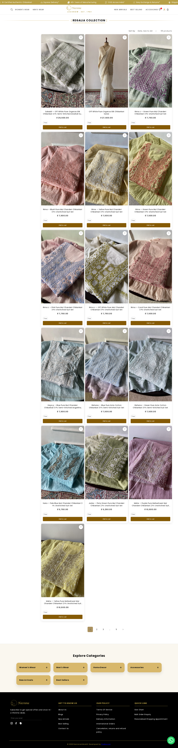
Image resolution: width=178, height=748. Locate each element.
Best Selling (63, 724)
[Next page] (123, 629)
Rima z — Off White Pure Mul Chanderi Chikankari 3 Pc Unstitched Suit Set (106, 308)
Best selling (136, 9)
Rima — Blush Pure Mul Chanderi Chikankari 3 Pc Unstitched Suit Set (62, 210)
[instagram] (11, 724)
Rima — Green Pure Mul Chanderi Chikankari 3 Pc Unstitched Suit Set (150, 210)
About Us (62, 709)
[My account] (164, 9)
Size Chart (139, 709)
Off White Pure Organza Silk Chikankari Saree (106, 112)
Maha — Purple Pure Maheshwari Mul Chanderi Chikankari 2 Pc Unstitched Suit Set (150, 505)
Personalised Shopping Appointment (151, 719)
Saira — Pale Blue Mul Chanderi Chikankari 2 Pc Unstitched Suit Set (62, 504)
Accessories (152, 9)
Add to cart (62, 127)
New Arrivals (120, 9)
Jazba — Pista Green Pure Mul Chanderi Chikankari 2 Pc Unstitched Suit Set (106, 504)
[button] (11, 9)
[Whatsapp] (171, 740)
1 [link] (90, 629)
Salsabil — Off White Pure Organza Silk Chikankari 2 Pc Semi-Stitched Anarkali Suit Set (62, 113)
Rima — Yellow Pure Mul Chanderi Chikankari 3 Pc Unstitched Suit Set (106, 210)
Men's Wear (38, 9)
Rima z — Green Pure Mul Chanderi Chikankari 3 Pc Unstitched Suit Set (150, 112)
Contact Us (63, 728)
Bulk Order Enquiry (143, 714)
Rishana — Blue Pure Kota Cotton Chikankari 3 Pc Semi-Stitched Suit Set (106, 406)
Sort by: (132, 31)
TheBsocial (106, 744)
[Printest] (20, 724)
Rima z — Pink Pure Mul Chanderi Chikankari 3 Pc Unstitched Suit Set (62, 308)
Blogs (60, 714)
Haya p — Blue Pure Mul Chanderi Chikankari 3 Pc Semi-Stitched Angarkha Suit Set (62, 407)
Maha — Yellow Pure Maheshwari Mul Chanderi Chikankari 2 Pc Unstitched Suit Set (62, 603)
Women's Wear (22, 9)
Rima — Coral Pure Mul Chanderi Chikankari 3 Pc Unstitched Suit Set (150, 308)
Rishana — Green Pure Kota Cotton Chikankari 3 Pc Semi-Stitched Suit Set (150, 406)
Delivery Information (105, 719)
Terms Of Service (104, 709)
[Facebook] (16, 724)
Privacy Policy (102, 714)
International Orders (105, 724)
